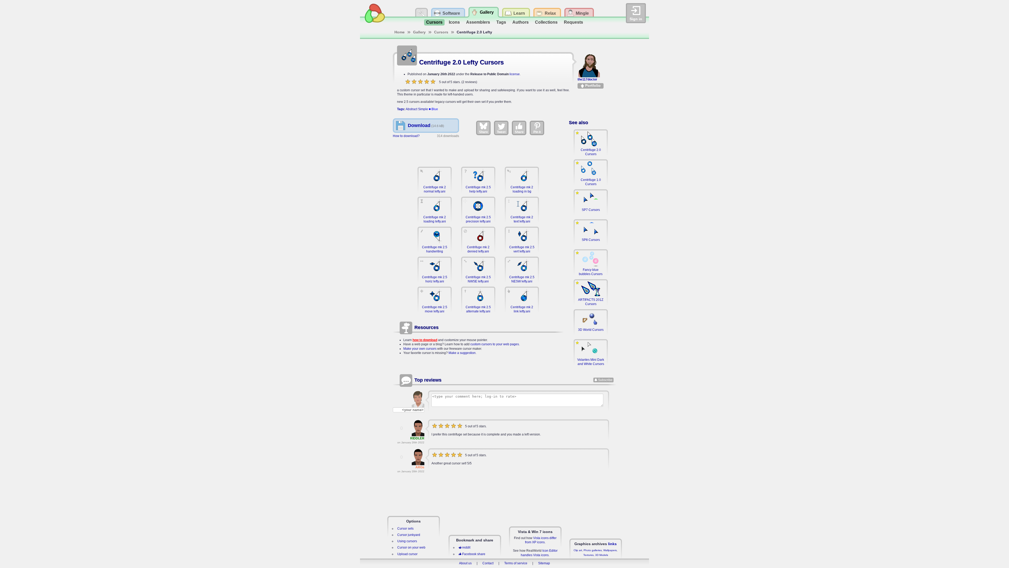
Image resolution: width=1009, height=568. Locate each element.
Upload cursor (407, 554)
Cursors (434, 22)
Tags (501, 22)
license (514, 74)
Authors (520, 22)
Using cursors (407, 541)
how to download (425, 340)
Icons (454, 22)
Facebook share (473, 554)
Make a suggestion (462, 353)
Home (399, 32)
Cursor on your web (411, 547)
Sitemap (544, 563)
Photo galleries (593, 550)
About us (465, 563)
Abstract (411, 109)
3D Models (601, 555)
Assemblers (478, 22)
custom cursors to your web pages (494, 344)
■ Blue (433, 109)
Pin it (537, 132)
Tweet (501, 132)
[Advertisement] (478, 150)
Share (483, 132)
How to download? (406, 136)
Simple (423, 109)
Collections (546, 22)
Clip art (578, 550)
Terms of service (515, 563)
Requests (573, 22)
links (612, 544)
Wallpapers (610, 550)
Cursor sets (405, 528)
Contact (487, 563)
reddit (466, 547)
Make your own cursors (419, 349)
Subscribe (605, 380)
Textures (588, 555)
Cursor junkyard (408, 535)
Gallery (419, 32)
